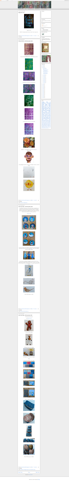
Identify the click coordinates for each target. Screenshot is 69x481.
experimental (43, 127)
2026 (43, 65)
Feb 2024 (44, 81)
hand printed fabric (48, 125)
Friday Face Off (29, 213)
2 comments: (35, 35)
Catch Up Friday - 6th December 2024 (25, 315)
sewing (34, 469)
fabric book (47, 115)
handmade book (44, 106)
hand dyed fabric (45, 124)
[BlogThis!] (19, 201)
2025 (43, 66)
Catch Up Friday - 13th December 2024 (25, 206)
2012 (43, 94)
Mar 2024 (44, 80)
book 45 (46, 127)
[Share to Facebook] (20, 201)
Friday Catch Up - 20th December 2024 (25, 41)
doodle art (46, 109)
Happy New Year (21, 12)
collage (43, 102)
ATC (46, 113)
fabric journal (44, 111)
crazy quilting (48, 122)
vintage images (47, 116)
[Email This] (18, 201)
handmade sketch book (44, 126)
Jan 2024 (44, 82)
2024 (43, 67)
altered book (44, 105)
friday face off (22, 202)
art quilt (44, 117)
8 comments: (35, 308)
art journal (49, 106)
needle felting (49, 126)
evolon (45, 125)
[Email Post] (37, 35)
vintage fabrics (43, 113)
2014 (43, 92)
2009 (43, 97)
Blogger (39, 479)
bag (45, 118)
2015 (43, 91)
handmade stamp (49, 114)
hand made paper (44, 122)
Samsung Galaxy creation (46, 103)
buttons (48, 113)
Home (29, 472)
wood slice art (26, 311)
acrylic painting (43, 118)
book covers (48, 127)
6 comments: (35, 200)
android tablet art (44, 107)
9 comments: (35, 467)
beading (50, 115)
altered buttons (49, 124)
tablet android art (49, 118)
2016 (43, 90)
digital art (48, 102)
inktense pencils (48, 119)
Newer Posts (20, 472)
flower (46, 108)
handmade (32, 469)
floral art (49, 107)
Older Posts (37, 472)
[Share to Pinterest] (21, 201)
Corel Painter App (44, 115)
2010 (43, 96)
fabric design (49, 105)
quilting (42, 117)
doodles (45, 114)
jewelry (44, 127)
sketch (46, 112)
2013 (43, 93)
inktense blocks (47, 117)
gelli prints (26, 202)
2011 (43, 95)
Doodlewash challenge (23, 469)
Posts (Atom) (31, 474)
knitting (50, 117)
